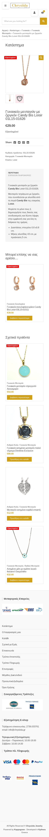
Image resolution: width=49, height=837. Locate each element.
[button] (41, 57)
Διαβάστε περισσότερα (19, 318)
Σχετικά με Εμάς (9, 644)
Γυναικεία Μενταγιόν (24, 156)
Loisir (15, 160)
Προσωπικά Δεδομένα (12, 681)
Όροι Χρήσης (8, 687)
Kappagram (19, 829)
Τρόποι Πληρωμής (11, 663)
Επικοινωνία (8, 650)
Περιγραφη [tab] (13, 173)
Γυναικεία (26, 30)
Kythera (42, 829)
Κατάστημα (14, 30)
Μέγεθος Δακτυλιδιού (12, 675)
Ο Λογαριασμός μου (11, 632)
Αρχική (5, 30)
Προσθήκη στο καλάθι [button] (19, 459)
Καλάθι (5, 638)
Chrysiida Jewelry (34, 826)
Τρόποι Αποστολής (11, 657)
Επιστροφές (7, 669)
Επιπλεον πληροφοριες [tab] (19, 175)
